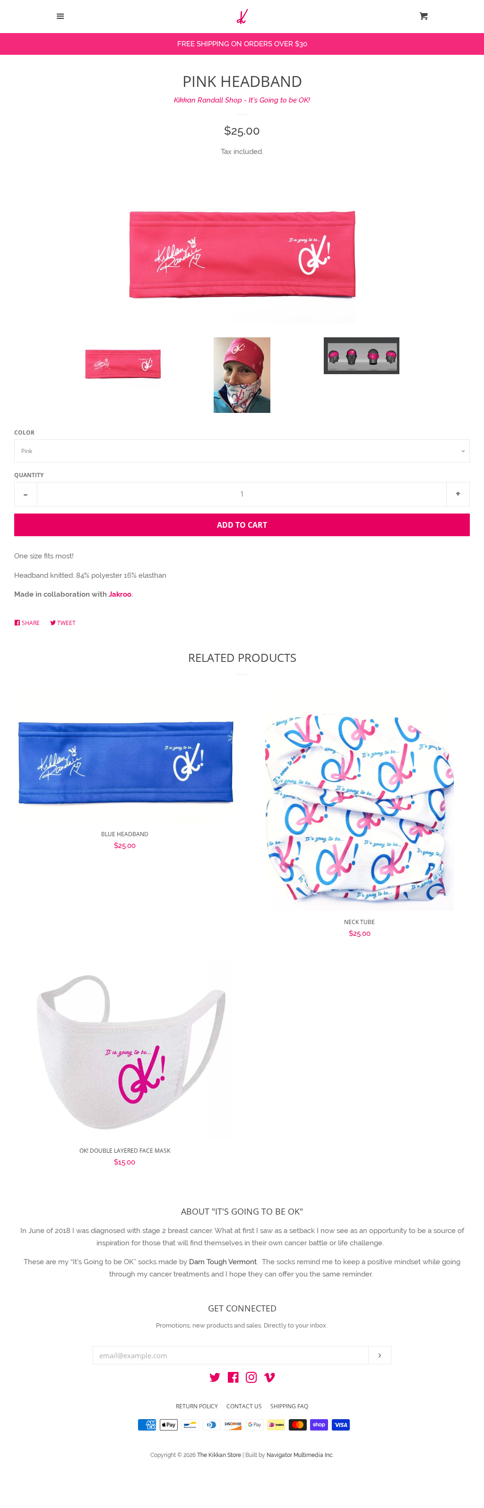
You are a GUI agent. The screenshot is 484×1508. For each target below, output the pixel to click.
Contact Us (244, 1406)
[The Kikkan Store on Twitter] (215, 1379)
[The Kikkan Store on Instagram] (251, 1379)
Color (24, 432)
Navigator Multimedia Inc (300, 1455)
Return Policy (197, 1406)
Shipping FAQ (289, 1406)
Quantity (28, 475)
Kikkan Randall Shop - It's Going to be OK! (242, 100)
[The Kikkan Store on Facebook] (233, 1379)
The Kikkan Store (219, 1455)
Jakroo (120, 594)
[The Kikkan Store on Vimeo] (269, 1379)
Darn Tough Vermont (223, 1262)
